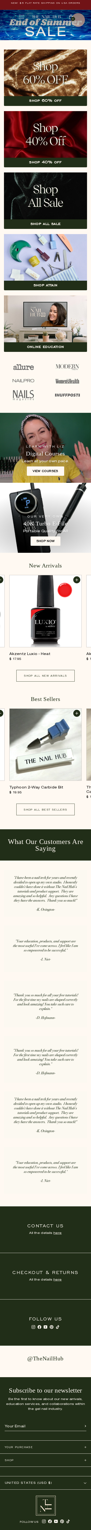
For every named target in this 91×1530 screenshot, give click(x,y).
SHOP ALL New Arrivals (45, 675)
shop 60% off (45, 100)
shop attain (46, 284)
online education (45, 346)
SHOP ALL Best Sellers (45, 809)
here (57, 1233)
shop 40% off (45, 162)
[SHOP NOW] (45, 518)
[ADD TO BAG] (76, 579)
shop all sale (46, 223)
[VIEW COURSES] (45, 448)
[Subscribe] (85, 1426)
